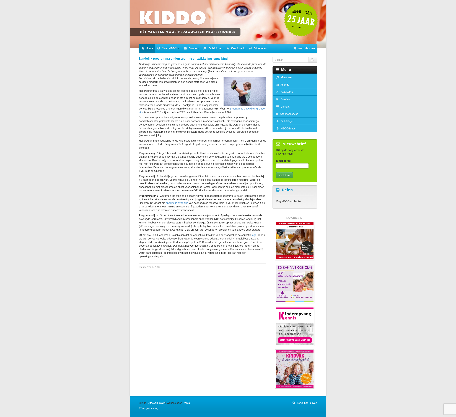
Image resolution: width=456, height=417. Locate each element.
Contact (284, 106)
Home (149, 48)
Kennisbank (237, 48)
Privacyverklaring (148, 408)
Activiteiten (286, 92)
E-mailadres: (283, 160)
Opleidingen (215, 48)
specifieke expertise (177, 203)
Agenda (284, 84)
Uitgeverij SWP (156, 403)
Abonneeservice (288, 114)
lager (254, 235)
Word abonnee (306, 48)
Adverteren (259, 48)
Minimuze (286, 77)
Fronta (186, 403)
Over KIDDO (169, 48)
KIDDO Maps (288, 128)
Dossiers (193, 48)
